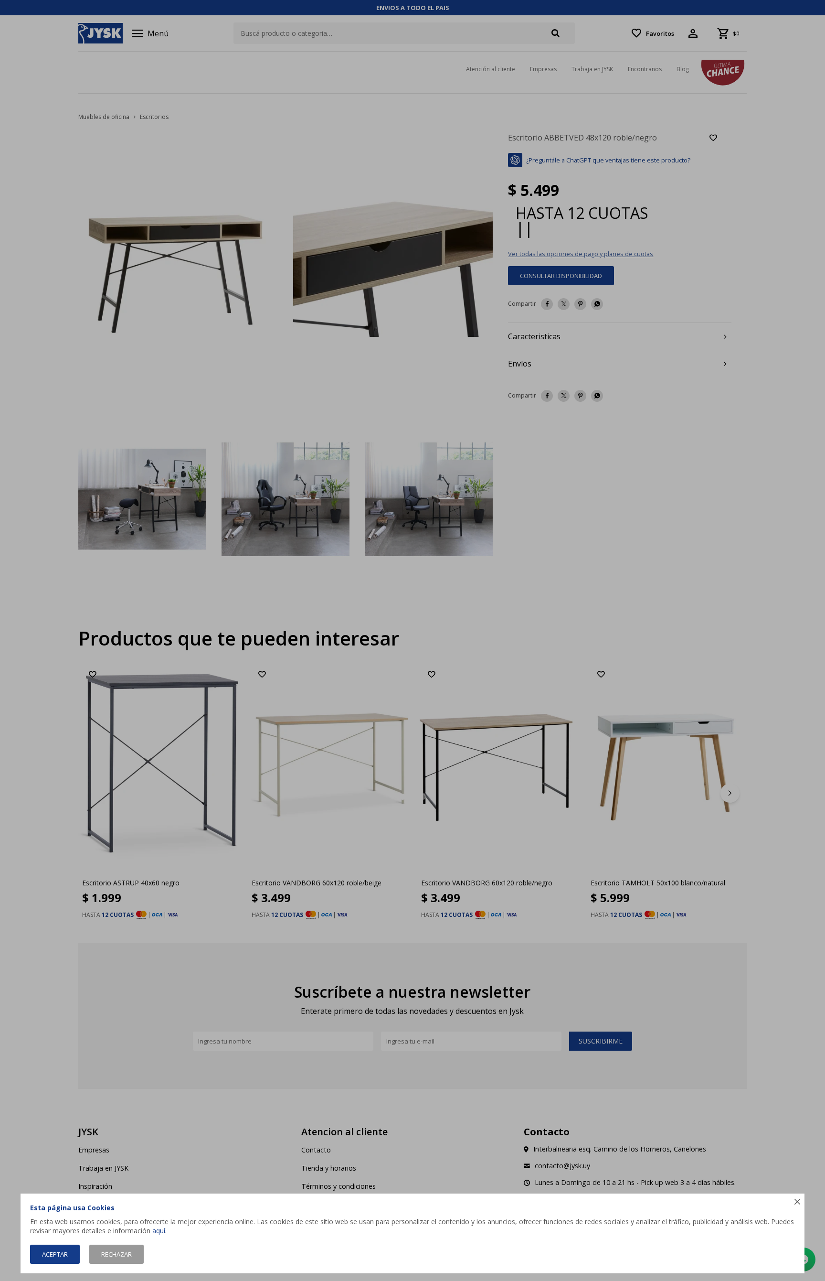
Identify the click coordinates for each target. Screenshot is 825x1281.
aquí (158, 1230)
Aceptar (55, 1254)
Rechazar (116, 1254)
